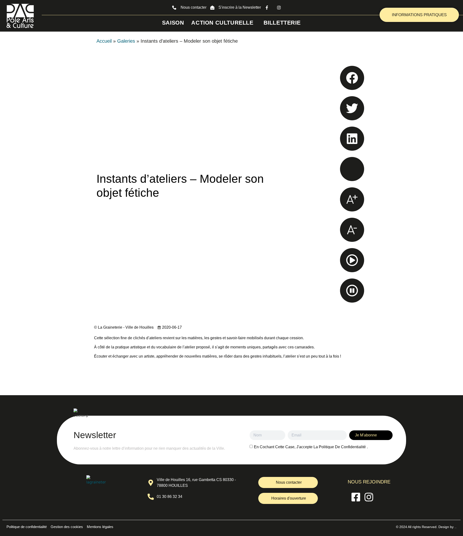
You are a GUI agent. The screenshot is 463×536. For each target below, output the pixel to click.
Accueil (104, 41)
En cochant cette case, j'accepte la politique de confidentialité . (311, 447)
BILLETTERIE (282, 23)
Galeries (126, 41)
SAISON (173, 23)
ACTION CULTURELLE (222, 23)
